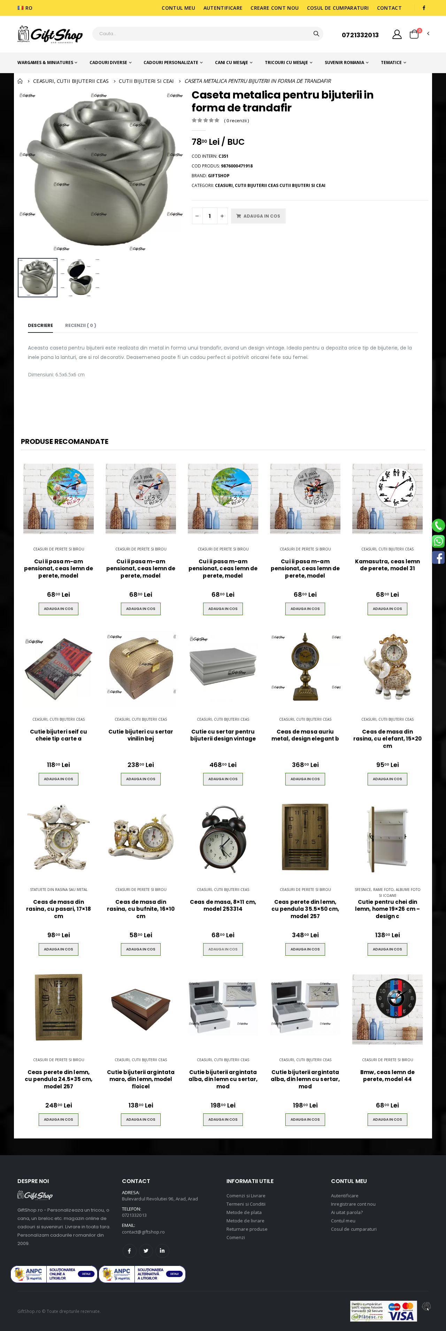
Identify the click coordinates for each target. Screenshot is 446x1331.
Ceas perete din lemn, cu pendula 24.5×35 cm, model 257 (59, 1079)
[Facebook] (130, 1251)
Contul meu (178, 8)
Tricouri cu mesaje (286, 62)
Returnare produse (247, 1229)
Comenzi (235, 1237)
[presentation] (27, 172)
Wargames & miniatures (45, 62)
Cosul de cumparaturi (338, 8)
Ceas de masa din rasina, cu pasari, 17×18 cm (58, 909)
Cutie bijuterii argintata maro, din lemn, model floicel (141, 1079)
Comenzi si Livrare (246, 1195)
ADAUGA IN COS (223, 949)
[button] (414, 34)
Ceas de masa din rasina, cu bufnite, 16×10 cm (141, 909)
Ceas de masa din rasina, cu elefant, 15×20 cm (387, 739)
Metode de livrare (245, 1221)
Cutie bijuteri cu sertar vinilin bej (140, 735)
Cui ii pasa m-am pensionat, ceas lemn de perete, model (58, 568)
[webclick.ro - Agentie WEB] (426, 1311)
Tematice (391, 62)
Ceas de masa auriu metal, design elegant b (305, 735)
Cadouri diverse (108, 62)
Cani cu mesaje (231, 62)
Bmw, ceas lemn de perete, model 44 (387, 1076)
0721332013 (360, 35)
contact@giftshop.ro (143, 1232)
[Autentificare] (397, 34)
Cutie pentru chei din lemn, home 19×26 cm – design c (387, 909)
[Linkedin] (162, 1251)
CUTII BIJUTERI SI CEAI (146, 80)
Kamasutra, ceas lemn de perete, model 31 (387, 565)
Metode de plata (244, 1212)
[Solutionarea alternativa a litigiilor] (54, 1274)
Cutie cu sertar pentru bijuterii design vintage (223, 735)
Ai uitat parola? (347, 1212)
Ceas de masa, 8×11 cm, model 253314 (223, 906)
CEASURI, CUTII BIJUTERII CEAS (71, 80)
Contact (389, 8)
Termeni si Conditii (246, 1204)
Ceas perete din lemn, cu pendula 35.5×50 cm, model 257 (305, 909)
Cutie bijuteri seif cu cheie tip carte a (58, 735)
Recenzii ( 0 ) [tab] (80, 325)
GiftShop (219, 176)
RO (29, 8)
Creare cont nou (275, 8)
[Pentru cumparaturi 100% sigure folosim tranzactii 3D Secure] (383, 1311)
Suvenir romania (344, 62)
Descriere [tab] (40, 325)
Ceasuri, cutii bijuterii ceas (387, 549)
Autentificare (223, 8)
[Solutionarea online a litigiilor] (142, 1274)
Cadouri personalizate (171, 62)
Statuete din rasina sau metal (58, 889)
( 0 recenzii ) (236, 120)
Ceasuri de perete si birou (58, 549)
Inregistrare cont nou (353, 1204)
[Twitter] (146, 1251)
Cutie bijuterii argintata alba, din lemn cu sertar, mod (223, 1079)
